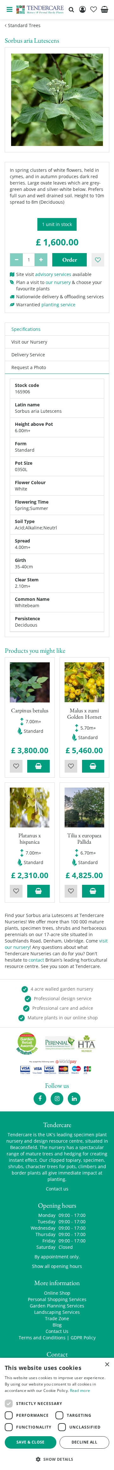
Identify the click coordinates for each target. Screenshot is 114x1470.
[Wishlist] (93, 9)
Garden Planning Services (57, 1306)
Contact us (57, 1189)
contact (36, 960)
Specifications (26, 329)
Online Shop (57, 1293)
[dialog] (57, 1414)
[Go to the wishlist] (93, 9)
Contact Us (57, 1331)
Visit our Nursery (29, 342)
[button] (57, 1459)
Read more (80, 1390)
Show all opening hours (57, 1266)
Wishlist (16, 766)
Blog (57, 1325)
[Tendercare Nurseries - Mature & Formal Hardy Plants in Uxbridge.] (40, 9)
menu (9, 9)
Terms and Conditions (42, 1338)
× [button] (106, 1364)
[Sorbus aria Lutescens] (57, 100)
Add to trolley (38, 766)
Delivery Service (28, 355)
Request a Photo (28, 367)
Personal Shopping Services (57, 1299)
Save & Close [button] (30, 1442)
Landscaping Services (57, 1312)
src (71, 9)
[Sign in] (82, 9)
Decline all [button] (84, 1442)
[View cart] (104, 9)
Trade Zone (57, 1318)
